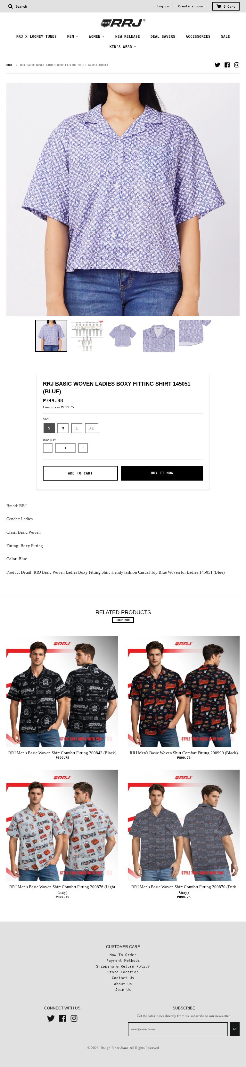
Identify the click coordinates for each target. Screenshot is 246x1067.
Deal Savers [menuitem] (163, 36)
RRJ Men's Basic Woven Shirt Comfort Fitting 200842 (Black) (62, 752)
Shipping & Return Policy (123, 966)
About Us (123, 984)
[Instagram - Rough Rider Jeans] (237, 65)
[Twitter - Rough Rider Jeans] (217, 65)
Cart (229, 6)
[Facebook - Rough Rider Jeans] (227, 65)
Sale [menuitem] (225, 36)
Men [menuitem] (70, 36)
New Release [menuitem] (127, 36)
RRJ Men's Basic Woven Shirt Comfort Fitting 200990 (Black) (184, 752)
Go (234, 1029)
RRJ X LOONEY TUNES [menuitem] (36, 36)
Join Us (123, 989)
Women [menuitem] (94, 36)
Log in (163, 6)
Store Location (123, 972)
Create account (191, 6)
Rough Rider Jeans (114, 1048)
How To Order (123, 955)
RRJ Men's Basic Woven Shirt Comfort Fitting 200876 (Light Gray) (62, 889)
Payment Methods (123, 960)
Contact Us (123, 978)
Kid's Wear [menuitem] (121, 46)
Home (9, 65)
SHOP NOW (123, 620)
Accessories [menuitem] (198, 36)
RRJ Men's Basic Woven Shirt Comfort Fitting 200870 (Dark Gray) (183, 889)
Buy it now (162, 473)
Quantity (49, 440)
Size (46, 419)
